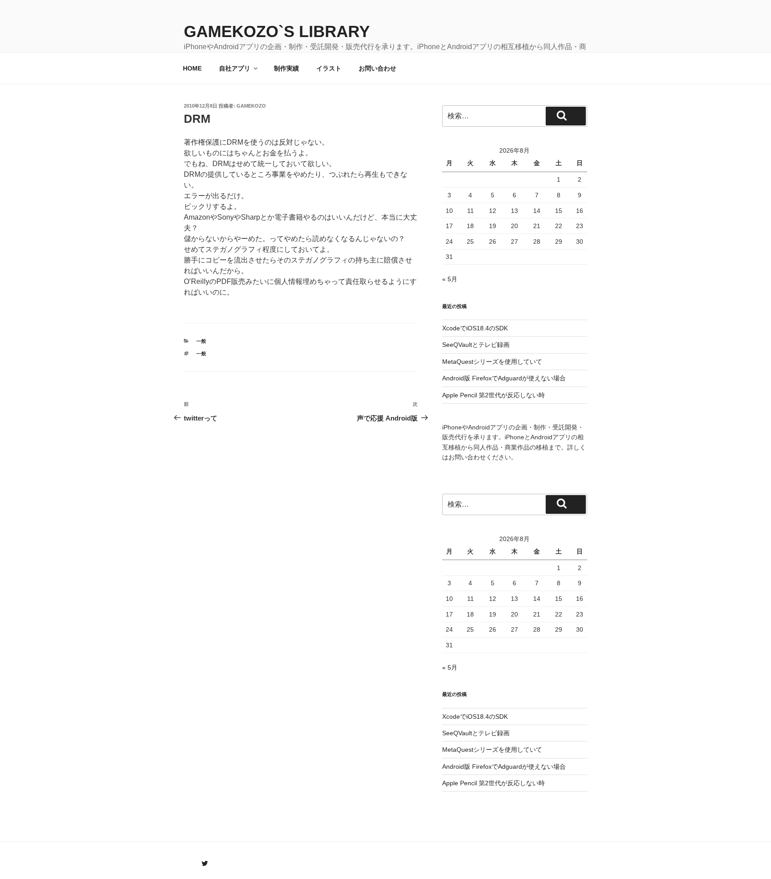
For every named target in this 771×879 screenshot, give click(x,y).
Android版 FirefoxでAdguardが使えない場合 (504, 378)
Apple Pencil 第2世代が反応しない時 (493, 395)
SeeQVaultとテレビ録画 (476, 344)
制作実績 (286, 68)
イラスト (328, 68)
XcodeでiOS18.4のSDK (475, 328)
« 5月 (449, 279)
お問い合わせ (377, 68)
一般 (201, 341)
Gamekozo (251, 105)
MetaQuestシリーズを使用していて (492, 361)
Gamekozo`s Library (277, 31)
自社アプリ (234, 68)
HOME (192, 68)
